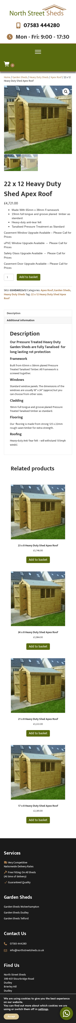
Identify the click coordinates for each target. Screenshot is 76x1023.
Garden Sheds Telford (16, 918)
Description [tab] (13, 313)
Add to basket (28, 277)
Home (7, 77)
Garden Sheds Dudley (16, 912)
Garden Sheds (19, 77)
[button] (65, 91)
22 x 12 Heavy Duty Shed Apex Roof (35, 296)
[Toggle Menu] (38, 52)
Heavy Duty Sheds (39, 77)
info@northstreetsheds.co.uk (27, 950)
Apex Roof (56, 77)
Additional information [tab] (20, 320)
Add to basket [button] (38, 559)
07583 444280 (42, 25)
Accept (11, 1016)
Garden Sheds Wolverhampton (21, 906)
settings (43, 1009)
